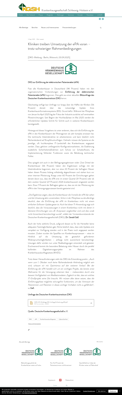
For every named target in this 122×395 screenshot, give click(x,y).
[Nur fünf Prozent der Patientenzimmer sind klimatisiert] (61, 352)
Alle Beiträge (23, 28)
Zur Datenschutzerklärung (29, 393)
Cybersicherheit (63, 319)
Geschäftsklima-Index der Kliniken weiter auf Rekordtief (88, 364)
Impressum (51, 380)
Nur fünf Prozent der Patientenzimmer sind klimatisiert (60, 364)
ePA (36, 319)
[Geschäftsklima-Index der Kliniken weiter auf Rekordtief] (90, 352)
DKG (30, 319)
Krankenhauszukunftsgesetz (48, 319)
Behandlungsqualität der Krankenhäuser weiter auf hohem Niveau (31, 364)
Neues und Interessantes (50, 28)
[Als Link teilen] (29, 330)
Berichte (35, 28)
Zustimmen (113, 391)
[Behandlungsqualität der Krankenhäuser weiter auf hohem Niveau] (32, 352)
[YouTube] (60, 380)
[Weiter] (100, 19)
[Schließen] (120, 391)
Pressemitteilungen (69, 28)
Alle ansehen (100, 342)
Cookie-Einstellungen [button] (89, 391)
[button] (101, 27)
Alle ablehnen (102, 391)
